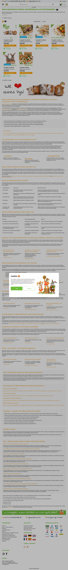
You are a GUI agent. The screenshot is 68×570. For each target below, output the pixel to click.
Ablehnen (29, 288)
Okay (17, 288)
